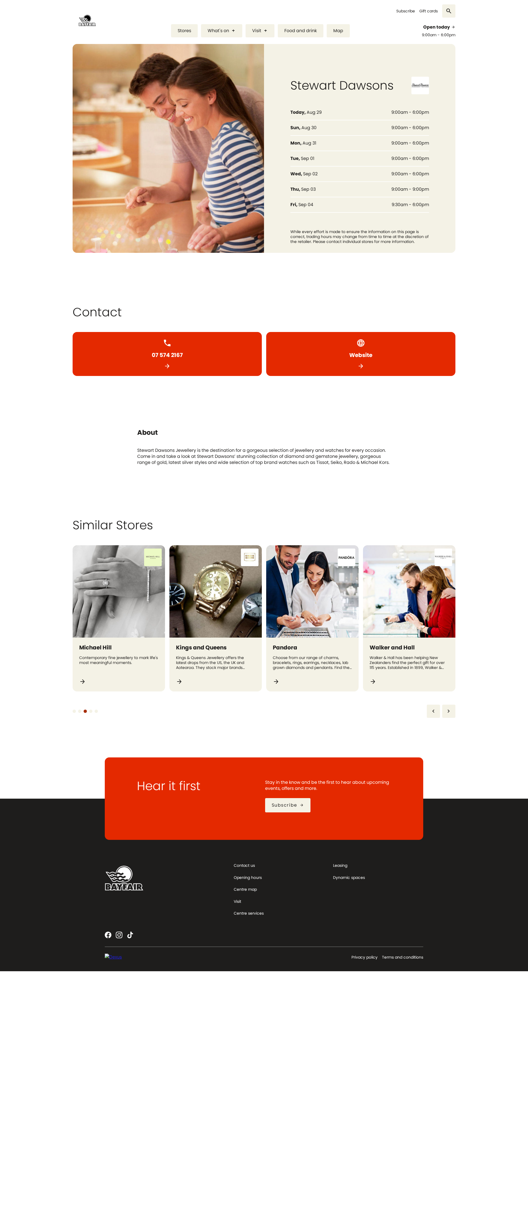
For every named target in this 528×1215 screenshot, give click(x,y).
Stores (184, 30)
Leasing (340, 865)
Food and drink (300, 30)
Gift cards (428, 11)
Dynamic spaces (349, 877)
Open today (439, 27)
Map (338, 30)
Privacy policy (364, 957)
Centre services (249, 913)
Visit (260, 30)
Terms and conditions (402, 957)
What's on (222, 30)
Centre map (245, 889)
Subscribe (405, 11)
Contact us (244, 865)
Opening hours (248, 877)
